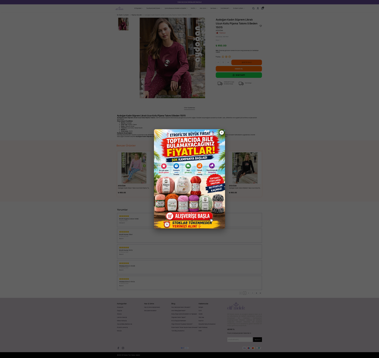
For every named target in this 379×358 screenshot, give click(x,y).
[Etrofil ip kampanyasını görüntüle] (189, 179)
